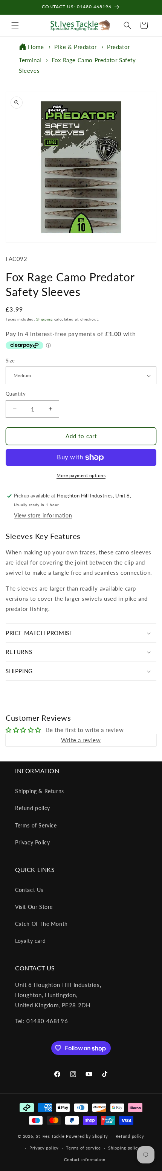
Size (10, 361)
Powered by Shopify (87, 1136)
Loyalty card (30, 941)
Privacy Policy (32, 842)
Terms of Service (36, 825)
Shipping (44, 319)
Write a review (81, 740)
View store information (43, 515)
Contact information (84, 1159)
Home (36, 46)
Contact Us (29, 890)
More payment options (81, 475)
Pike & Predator (75, 46)
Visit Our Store (34, 907)
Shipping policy (124, 1147)
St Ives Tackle (50, 1136)
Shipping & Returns (39, 791)
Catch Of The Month (41, 924)
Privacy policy (44, 1147)
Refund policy (32, 808)
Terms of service (83, 1147)
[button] (15, 25)
